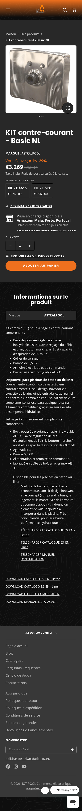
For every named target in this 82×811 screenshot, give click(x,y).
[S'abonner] (72, 749)
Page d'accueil (17, 646)
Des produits (30, 34)
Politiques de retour (21, 700)
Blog (9, 653)
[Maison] (41, 9)
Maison (11, 34)
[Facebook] (8, 766)
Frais (24, 173)
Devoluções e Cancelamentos (29, 730)
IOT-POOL (29, 784)
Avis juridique (16, 693)
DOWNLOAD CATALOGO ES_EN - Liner (32, 586)
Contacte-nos (16, 682)
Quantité (12, 237)
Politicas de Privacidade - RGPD (28, 759)
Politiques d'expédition (24, 708)
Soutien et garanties (22, 722)
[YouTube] (24, 766)
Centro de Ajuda (18, 675)
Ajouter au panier (41, 265)
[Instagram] (16, 766)
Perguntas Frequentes (23, 668)
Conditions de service (23, 715)
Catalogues (14, 660)
